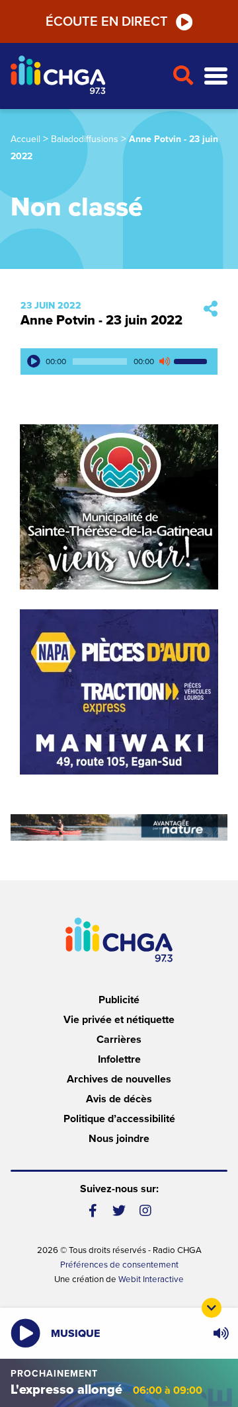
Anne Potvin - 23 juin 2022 (101, 320)
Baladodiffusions (84, 139)
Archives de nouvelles (119, 1079)
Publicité (119, 1000)
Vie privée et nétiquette (119, 1019)
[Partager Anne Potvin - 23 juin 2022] (211, 309)
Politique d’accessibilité (119, 1118)
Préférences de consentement (119, 1265)
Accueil (25, 139)
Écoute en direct (107, 22)
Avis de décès (119, 1099)
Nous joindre (119, 1138)
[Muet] (164, 361)
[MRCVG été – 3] (119, 827)
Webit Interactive (151, 1279)
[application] (119, 361)
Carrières (119, 1039)
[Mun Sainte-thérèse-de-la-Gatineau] (119, 506)
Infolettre (119, 1059)
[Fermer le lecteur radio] (211, 1308)
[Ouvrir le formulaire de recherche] (182, 76)
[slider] (192, 361)
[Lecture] (33, 361)
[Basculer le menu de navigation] (215, 76)
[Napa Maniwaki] (119, 692)
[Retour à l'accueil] (86, 76)
